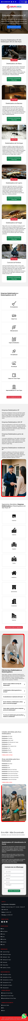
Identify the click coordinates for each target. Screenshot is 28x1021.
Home (3, 928)
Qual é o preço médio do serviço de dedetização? (14, 684)
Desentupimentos (14, 306)
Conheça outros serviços (7, 754)
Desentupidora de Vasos (6, 977)
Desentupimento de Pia (6, 982)
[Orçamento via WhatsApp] (24, 1016)
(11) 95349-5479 (6, 2)
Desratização (14, 366)
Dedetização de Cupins (6, 959)
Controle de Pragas (5, 951)
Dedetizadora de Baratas (14, 103)
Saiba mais (14, 60)
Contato (3, 944)
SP (5, 765)
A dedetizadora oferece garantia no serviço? (14, 690)
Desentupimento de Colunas (7, 979)
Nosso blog (4, 939)
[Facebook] (12, 2)
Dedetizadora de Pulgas (14, 223)
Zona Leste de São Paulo (10, 775)
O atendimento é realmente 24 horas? (14, 697)
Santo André (7, 740)
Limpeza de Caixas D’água (14, 378)
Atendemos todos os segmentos (14, 627)
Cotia (6, 748)
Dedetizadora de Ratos (14, 63)
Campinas (7, 752)
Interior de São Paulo (9, 769)
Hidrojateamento (14, 330)
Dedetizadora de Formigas (14, 143)
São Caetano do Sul (9, 746)
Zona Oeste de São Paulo (10, 777)
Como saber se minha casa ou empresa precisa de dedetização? (14, 709)
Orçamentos (4, 941)
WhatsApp (23, 1)
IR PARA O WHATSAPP (14, 891)
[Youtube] (16, 2)
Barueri (6, 750)
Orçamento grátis (14, 27)
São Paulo (7, 736)
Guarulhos (7, 738)
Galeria (3, 936)
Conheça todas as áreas (7, 782)
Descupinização (14, 354)
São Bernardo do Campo (10, 742)
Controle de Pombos (14, 262)
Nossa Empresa (4, 931)
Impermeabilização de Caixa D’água (14, 390)
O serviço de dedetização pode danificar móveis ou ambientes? (14, 715)
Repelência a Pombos (6, 967)
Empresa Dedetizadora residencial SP (13, 448)
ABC (6, 767)
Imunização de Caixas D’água (7, 995)
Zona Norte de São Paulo (10, 771)
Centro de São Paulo (9, 779)
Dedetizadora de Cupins (14, 183)
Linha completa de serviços (14, 397)
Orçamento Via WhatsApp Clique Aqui (14, 79)
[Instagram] (14, 2)
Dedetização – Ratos (6, 957)
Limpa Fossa (14, 318)
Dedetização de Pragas (6, 954)
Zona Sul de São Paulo (9, 773)
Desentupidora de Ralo (6, 974)
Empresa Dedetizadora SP (10, 410)
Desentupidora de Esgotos (7, 985)
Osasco (6, 744)
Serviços (3, 934)
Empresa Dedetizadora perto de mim (12, 435)
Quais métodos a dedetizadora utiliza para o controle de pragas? (14, 702)
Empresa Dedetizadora (14, 342)
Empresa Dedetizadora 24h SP (12, 422)
